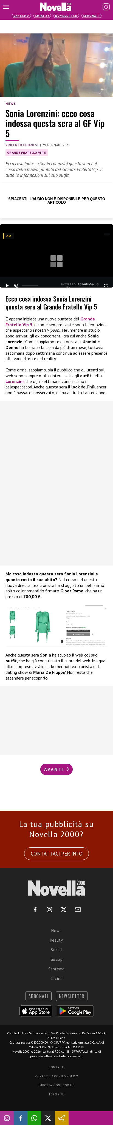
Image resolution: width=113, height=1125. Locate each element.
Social (56, 949)
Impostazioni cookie (56, 1085)
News (10, 103)
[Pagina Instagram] (106, 7)
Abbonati (91, 15)
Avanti (55, 769)
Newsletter (66, 15)
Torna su (56, 1094)
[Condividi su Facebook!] (20, 1118)
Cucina (56, 978)
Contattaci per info (57, 853)
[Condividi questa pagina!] (62, 1118)
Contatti (56, 1067)
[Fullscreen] (106, 285)
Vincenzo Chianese (22, 145)
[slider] (30, 285)
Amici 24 (42, 15)
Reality (56, 940)
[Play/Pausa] (7, 285)
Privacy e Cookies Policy (56, 1076)
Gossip (56, 959)
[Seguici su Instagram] (7, 1118)
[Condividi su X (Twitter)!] (48, 1118)
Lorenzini (14, 381)
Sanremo (21, 15)
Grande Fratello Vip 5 (26, 152)
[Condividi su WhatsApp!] (34, 1118)
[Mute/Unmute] (16, 285)
